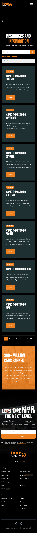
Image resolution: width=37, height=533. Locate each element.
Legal (21, 494)
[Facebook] (16, 523)
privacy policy (22, 443)
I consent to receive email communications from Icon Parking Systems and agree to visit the (19, 442)
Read (10, 97)
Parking (3, 468)
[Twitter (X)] (21, 523)
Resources (4, 494)
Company (23, 468)
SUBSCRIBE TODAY (18, 436)
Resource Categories (10, 57)
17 (27, 338)
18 (31, 338)
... (24, 338)
